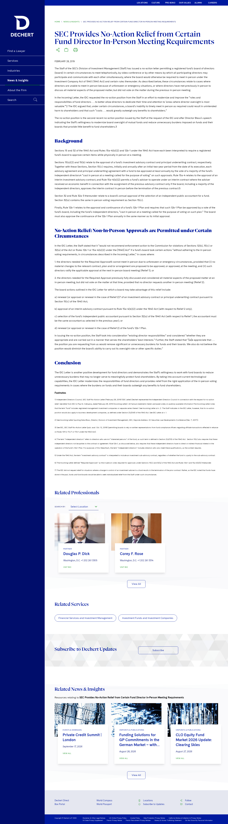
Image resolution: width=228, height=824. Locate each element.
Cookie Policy (135, 818)
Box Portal (60, 804)
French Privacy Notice (114, 820)
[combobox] (83, 506)
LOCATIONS (142, 3)
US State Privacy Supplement (93, 820)
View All (136, 583)
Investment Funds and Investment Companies (147, 618)
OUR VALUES (185, 3)
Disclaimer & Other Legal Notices (94, 818)
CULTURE (156, 3)
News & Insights (71, 22)
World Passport (104, 804)
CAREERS (212, 3)
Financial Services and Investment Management (85, 618)
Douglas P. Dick (76, 553)
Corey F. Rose (131, 553)
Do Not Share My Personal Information (199, 820)
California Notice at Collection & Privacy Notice (185, 818)
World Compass (104, 800)
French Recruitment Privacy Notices (138, 820)
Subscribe (158, 650)
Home (57, 22)
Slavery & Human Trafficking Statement (167, 820)
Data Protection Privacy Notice (154, 818)
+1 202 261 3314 (145, 560)
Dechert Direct (62, 800)
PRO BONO (170, 3)
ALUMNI (198, 3)
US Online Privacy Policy (117, 818)
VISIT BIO (67, 567)
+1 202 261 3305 (89, 560)
